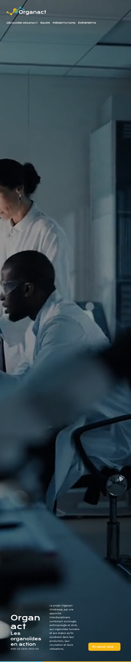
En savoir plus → (104, 646)
